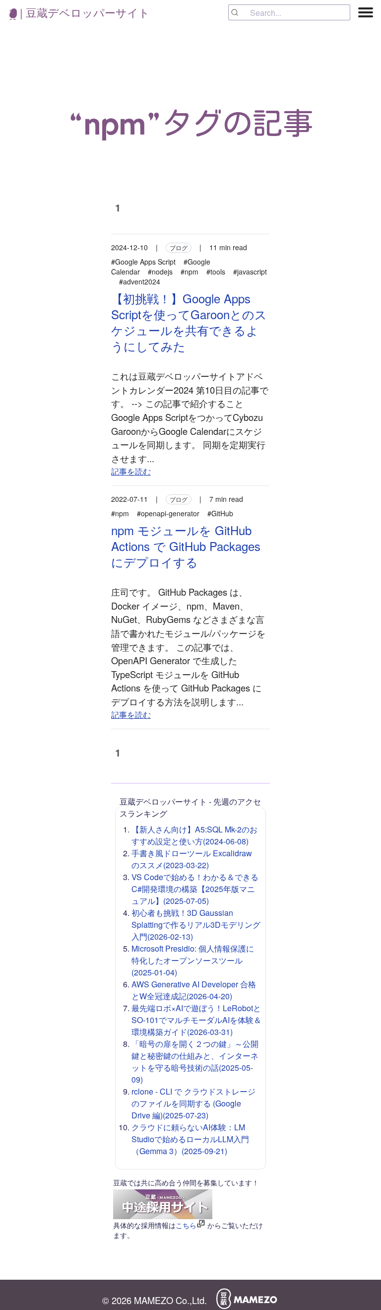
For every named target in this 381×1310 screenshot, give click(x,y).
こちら (186, 1225)
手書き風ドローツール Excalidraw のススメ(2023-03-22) (191, 859)
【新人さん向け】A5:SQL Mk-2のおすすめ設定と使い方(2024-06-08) (194, 835)
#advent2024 (139, 281)
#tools (215, 271)
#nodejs (160, 271)
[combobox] (289, 12)
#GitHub (220, 513)
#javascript (250, 271)
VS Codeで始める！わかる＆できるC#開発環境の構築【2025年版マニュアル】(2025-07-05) (194, 888)
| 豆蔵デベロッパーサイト (83, 12)
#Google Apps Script (143, 262)
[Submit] (239, 12)
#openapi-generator (168, 513)
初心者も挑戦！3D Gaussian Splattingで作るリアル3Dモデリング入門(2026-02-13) (195, 924)
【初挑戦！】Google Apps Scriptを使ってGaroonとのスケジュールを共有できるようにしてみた (189, 321)
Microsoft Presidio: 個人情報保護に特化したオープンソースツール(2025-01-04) (192, 960)
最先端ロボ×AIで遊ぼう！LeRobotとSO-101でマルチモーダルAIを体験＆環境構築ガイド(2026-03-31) (196, 1019)
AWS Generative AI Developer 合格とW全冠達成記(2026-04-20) (193, 990)
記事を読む (131, 471)
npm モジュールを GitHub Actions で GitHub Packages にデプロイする (185, 545)
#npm (189, 271)
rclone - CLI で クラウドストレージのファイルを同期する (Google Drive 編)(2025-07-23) (193, 1103)
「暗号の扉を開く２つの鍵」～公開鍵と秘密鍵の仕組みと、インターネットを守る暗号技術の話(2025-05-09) (194, 1061)
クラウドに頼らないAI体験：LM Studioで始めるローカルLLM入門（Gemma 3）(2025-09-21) (190, 1139)
